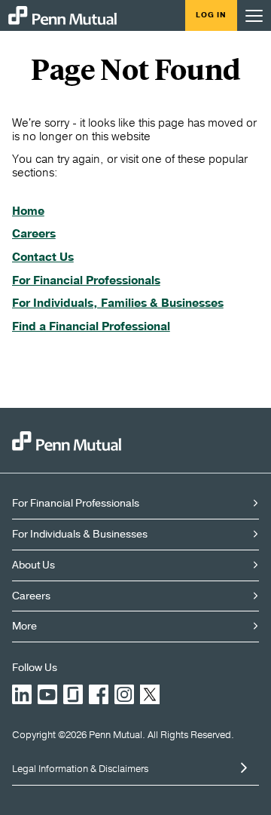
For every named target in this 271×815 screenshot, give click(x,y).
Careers (34, 233)
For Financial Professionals (86, 280)
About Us (33, 565)
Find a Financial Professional (91, 326)
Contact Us (43, 257)
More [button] (24, 626)
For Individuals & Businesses (80, 534)
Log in (211, 15)
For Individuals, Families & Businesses (118, 303)
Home (28, 211)
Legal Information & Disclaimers (80, 769)
